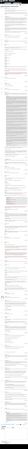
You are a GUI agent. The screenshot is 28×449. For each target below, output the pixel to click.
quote (26, 38)
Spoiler (13, 427)
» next (25, 4)
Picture (7, 427)
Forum (1, 4)
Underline (6, 427)
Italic (5, 427)
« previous (17, 4)
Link (8, 427)
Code (12, 427)
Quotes (11, 427)
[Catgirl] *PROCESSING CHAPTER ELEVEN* (8, 4)
